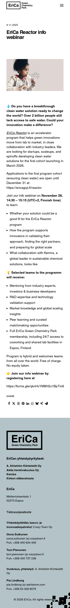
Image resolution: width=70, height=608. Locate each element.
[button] (61, 5)
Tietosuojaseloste (18, 512)
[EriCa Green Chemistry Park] (19, 5)
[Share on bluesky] (37, 403)
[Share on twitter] (13, 403)
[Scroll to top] (62, 600)
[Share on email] (46, 403)
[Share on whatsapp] (32, 403)
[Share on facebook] (9, 403)
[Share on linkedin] (27, 403)
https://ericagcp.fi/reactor (24, 188)
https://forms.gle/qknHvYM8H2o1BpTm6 (35, 386)
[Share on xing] (41, 403)
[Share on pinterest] (23, 403)
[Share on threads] (18, 403)
